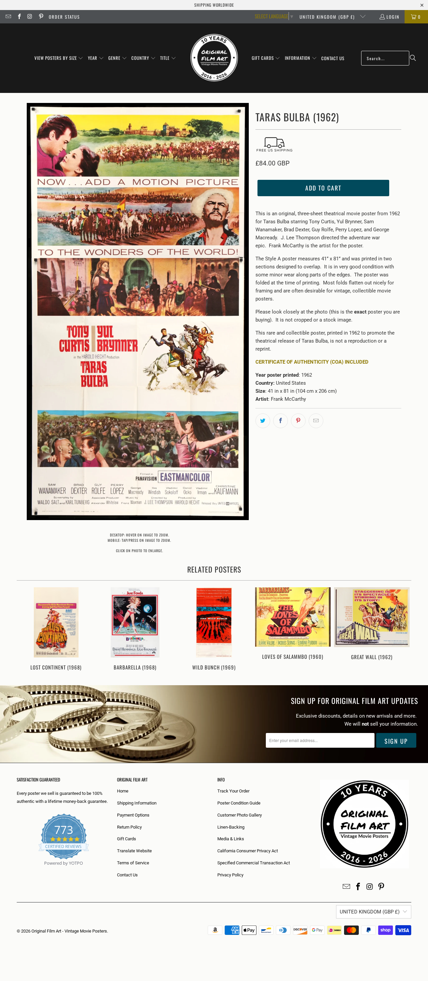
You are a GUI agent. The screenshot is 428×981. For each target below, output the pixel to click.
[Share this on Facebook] (280, 420)
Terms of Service (133, 862)
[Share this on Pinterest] (298, 420)
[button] (59, 58)
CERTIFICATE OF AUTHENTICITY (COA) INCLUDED (311, 362)
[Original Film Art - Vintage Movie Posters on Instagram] (30, 16)
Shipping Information (136, 803)
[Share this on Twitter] (262, 420)
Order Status (64, 16)
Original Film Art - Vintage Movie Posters (69, 931)
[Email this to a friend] (316, 420)
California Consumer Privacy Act (247, 850)
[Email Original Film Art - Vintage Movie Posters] (8, 16)
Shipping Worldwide (214, 5)
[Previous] (26, 629)
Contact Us (127, 874)
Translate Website (134, 850)
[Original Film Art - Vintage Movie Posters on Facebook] (19, 16)
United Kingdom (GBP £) (328, 16)
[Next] (402, 629)
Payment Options (133, 815)
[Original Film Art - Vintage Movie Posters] (214, 58)
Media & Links (230, 838)
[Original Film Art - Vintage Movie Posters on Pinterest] (40, 16)
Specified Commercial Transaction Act (253, 862)
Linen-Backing (230, 827)
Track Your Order (233, 790)
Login (393, 16)
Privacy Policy (230, 874)
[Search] (413, 58)
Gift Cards (126, 838)
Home (122, 790)
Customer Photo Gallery (239, 815)
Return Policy (129, 827)
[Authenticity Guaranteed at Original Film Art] (17, 870)
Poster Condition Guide (238, 803)
